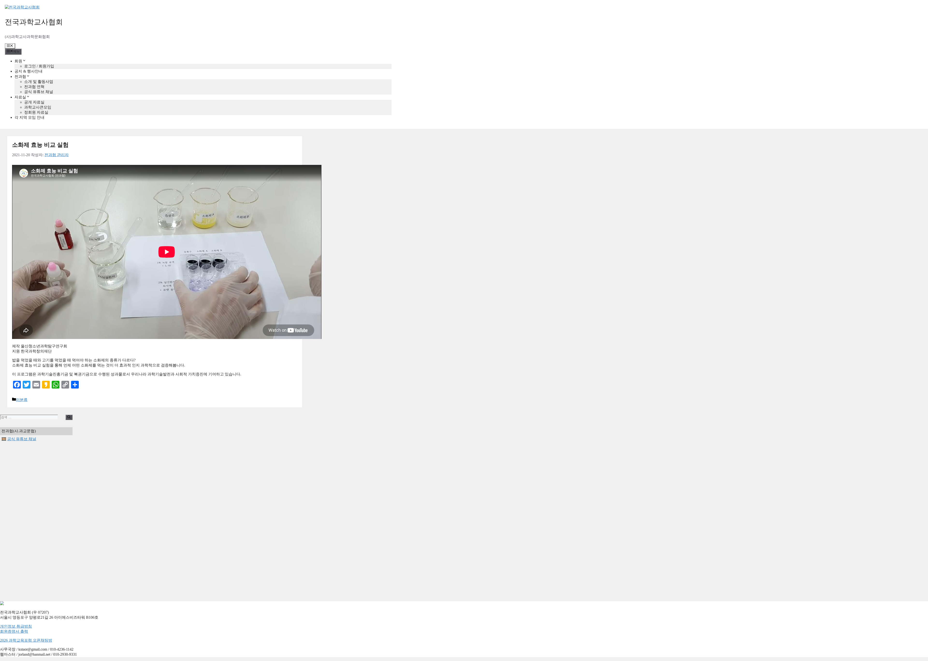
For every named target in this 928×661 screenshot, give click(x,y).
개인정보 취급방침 (16, 626)
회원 (18, 61)
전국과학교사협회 (34, 22)
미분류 (22, 400)
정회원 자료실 (36, 112)
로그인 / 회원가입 (39, 66)
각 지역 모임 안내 (29, 117)
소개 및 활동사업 (38, 82)
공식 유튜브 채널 (38, 92)
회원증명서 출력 (14, 631)
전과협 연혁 (34, 87)
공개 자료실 (34, 102)
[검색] (68, 417)
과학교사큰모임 (37, 107)
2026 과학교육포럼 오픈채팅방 (26, 640)
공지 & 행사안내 (28, 71)
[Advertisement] (36, 521)
